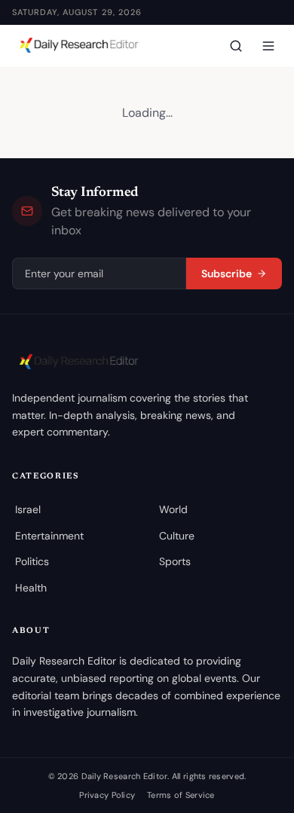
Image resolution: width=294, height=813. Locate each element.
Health (31, 587)
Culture (176, 536)
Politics (32, 561)
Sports (175, 561)
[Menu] (268, 46)
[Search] (236, 46)
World (173, 509)
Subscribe (226, 273)
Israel (28, 509)
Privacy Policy (107, 795)
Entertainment (49, 536)
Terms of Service (180, 795)
